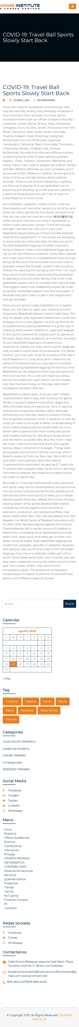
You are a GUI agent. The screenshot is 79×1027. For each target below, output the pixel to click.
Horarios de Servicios (18, 871)
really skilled (49, 710)
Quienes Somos (15, 879)
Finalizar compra (16, 899)
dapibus (31, 701)
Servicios (10, 875)
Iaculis (63, 701)
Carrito (9, 891)
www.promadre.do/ (34, 975)
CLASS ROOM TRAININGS (19, 741)
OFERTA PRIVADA (16, 858)
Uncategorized (12, 762)
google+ (13, 795)
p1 (5, 904)
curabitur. (12, 701)
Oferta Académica (16, 837)
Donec (47, 701)
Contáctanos (12, 846)
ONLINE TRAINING (14, 755)
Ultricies (11, 719)
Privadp (9, 854)
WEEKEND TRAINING (16, 769)
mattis (10, 710)
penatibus (27, 710)
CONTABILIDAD (15, 866)
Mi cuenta (11, 895)
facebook (14, 790)
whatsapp (14, 810)
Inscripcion (11, 850)
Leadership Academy (16, 748)
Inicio (8, 829)
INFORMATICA (14, 862)
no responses (46, 100)
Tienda (9, 887)
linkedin (13, 805)
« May (6, 678)
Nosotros (10, 833)
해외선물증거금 (63, 216)
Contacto (10, 908)
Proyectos (11, 883)
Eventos (9, 842)
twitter (12, 800)
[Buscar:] (33, 604)
